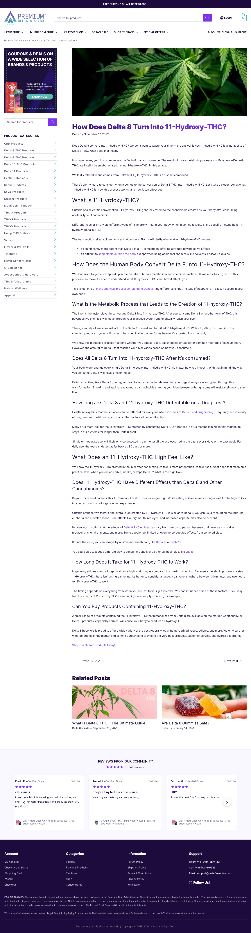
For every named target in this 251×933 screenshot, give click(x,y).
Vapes (8, 240)
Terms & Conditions (139, 873)
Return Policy (135, 861)
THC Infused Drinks (17, 281)
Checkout (10, 884)
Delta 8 (76, 134)
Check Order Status (16, 867)
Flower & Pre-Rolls (17, 246)
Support (241, 32)
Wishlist (8, 878)
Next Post (233, 661)
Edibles (70, 861)
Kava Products (14, 191)
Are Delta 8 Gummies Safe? (185, 723)
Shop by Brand (124, 32)
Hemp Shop (12, 32)
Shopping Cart (13, 873)
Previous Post (88, 661)
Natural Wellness (15, 288)
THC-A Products (15, 212)
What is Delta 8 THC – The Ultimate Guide (108, 723)
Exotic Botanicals (16, 178)
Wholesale (224, 32)
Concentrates (74, 884)
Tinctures (10, 253)
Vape (69, 878)
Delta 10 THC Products (20, 164)
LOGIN (228, 17)
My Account (11, 861)
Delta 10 (161, 542)
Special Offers (154, 32)
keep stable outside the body (117, 254)
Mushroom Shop (42, 32)
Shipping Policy (137, 867)
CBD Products (14, 143)
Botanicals (100, 32)
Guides (86, 728)
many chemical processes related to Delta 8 (124, 288)
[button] (24, 802)
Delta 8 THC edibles (137, 527)
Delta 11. (176, 542)
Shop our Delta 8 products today (93, 645)
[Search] (207, 18)
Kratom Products (15, 198)
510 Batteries (13, 267)
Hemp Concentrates (18, 260)
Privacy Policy (136, 878)
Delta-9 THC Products (19, 157)
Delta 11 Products (16, 171)
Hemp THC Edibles (17, 233)
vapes (189, 551)
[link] (47, 822)
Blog (211, 32)
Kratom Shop (73, 32)
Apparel (9, 295)
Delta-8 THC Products (19, 150)
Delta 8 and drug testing (197, 412)
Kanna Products (15, 184)
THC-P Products (15, 219)
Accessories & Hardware (21, 274)
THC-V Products (15, 226)
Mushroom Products (18, 205)
